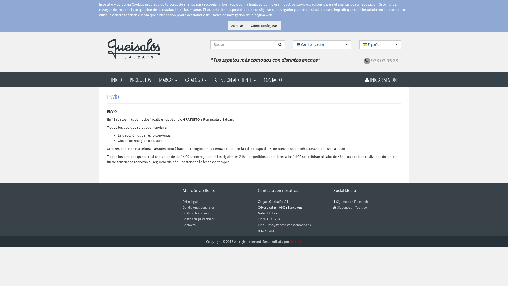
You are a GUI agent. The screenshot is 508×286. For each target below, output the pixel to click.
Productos (140, 79)
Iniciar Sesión (383, 79)
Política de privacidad (198, 219)
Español (373, 44)
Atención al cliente (234, 79)
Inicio (116, 79)
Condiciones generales (198, 207)
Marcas (167, 79)
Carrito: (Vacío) (312, 44)
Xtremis (296, 241)
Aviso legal (190, 202)
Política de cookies (196, 213)
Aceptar (237, 26)
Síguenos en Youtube (352, 207)
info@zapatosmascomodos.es (289, 225)
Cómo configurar (264, 26)
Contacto (273, 79)
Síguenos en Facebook (352, 202)
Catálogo (194, 79)
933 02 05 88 (384, 60)
